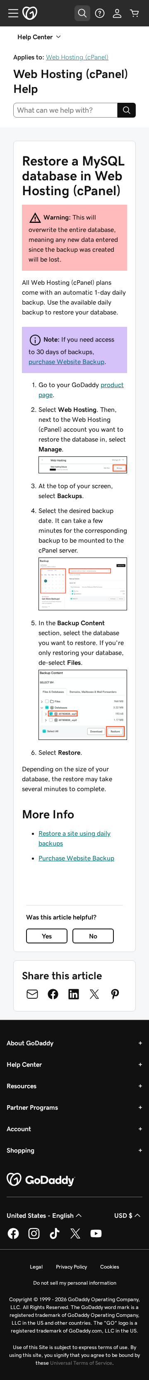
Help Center (24, 1064)
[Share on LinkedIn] (73, 994)
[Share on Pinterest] (115, 994)
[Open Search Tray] (82, 13)
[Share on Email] (32, 994)
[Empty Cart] (134, 13)
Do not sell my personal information (74, 1282)
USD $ (123, 1215)
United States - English (40, 1215)
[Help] (100, 13)
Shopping (20, 1150)
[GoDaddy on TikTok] (54, 1237)
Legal (36, 1266)
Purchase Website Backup (76, 858)
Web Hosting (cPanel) (77, 57)
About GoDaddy (30, 1043)
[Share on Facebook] (53, 994)
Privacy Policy (71, 1266)
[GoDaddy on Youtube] (96, 1237)
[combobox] (65, 110)
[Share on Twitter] (94, 994)
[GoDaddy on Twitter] (75, 1237)
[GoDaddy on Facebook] (13, 1237)
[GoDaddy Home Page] (41, 1180)
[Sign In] (117, 13)
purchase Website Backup (66, 361)
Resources (21, 1085)
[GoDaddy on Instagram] (34, 1237)
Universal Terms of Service (81, 1363)
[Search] (127, 110)
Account (19, 1128)
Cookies (109, 1266)
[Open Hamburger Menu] (10, 13)
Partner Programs (32, 1107)
